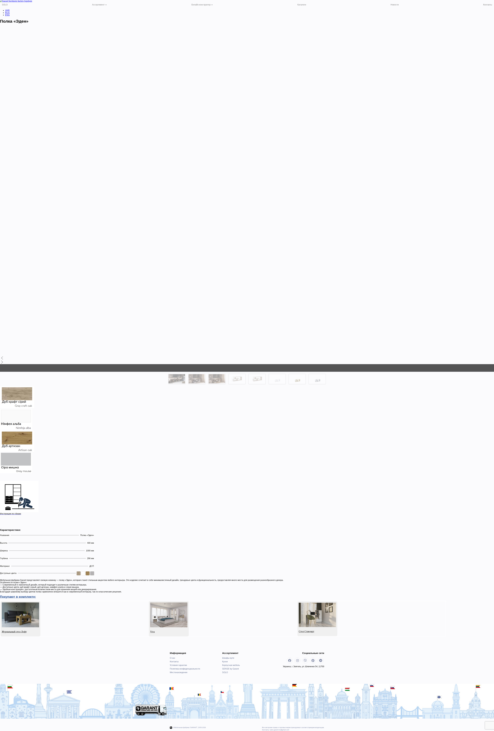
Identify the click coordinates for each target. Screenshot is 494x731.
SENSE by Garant (230, 669)
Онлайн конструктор (201, 5)
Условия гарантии (178, 665)
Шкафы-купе (228, 658)
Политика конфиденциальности (185, 669)
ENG (7, 15)
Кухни (225, 661)
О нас (172, 658)
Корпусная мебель (231, 665)
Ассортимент (98, 5)
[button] (247, 358)
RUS (7, 13)
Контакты (487, 5)
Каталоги (301, 5)
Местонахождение (178, 672)
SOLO (5, 5)
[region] (247, 206)
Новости (395, 5)
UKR (7, 10)
